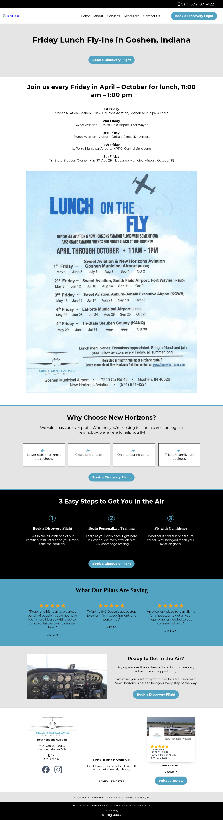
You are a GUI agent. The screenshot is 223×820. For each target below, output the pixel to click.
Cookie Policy (120, 805)
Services (113, 16)
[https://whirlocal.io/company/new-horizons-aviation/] (111, 816)
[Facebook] (46, 769)
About (98, 16)
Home (85, 16)
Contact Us (151, 16)
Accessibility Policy (140, 805)
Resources (131, 16)
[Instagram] (58, 769)
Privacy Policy (80, 805)
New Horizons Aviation (178, 738)
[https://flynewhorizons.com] (11, 15)
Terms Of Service (100, 805)
